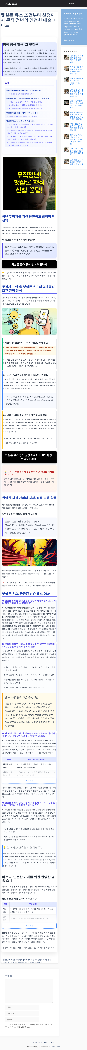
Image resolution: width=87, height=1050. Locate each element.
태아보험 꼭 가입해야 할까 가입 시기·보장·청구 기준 (76, 59)
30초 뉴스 (11, 3)
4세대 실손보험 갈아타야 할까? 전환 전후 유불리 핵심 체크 (76, 126)
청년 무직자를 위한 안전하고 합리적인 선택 (23, 90)
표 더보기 (29, 780)
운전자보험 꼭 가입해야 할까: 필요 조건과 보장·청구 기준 (76, 70)
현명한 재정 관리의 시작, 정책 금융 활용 (22, 113)
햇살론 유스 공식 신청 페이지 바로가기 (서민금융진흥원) (29, 457)
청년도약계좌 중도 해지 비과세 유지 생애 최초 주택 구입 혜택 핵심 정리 (27, 960)
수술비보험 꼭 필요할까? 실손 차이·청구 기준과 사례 (76, 81)
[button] (79, 3)
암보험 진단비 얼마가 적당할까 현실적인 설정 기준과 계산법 (76, 92)
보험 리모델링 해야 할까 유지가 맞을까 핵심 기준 (76, 162)
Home (71, 3)
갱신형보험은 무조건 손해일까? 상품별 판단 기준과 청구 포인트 (76, 115)
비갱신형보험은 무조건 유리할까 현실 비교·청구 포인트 (76, 104)
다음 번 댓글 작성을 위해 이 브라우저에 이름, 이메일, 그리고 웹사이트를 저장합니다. (30, 1025)
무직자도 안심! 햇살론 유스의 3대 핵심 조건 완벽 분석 (27, 98)
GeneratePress (54, 1047)
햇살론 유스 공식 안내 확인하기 (29, 264)
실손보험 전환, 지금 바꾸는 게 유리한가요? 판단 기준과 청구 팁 (76, 139)
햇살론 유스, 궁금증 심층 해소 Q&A (20, 121)
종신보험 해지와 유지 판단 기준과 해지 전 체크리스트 (76, 151)
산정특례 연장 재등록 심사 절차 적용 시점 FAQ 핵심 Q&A (22, 962)
